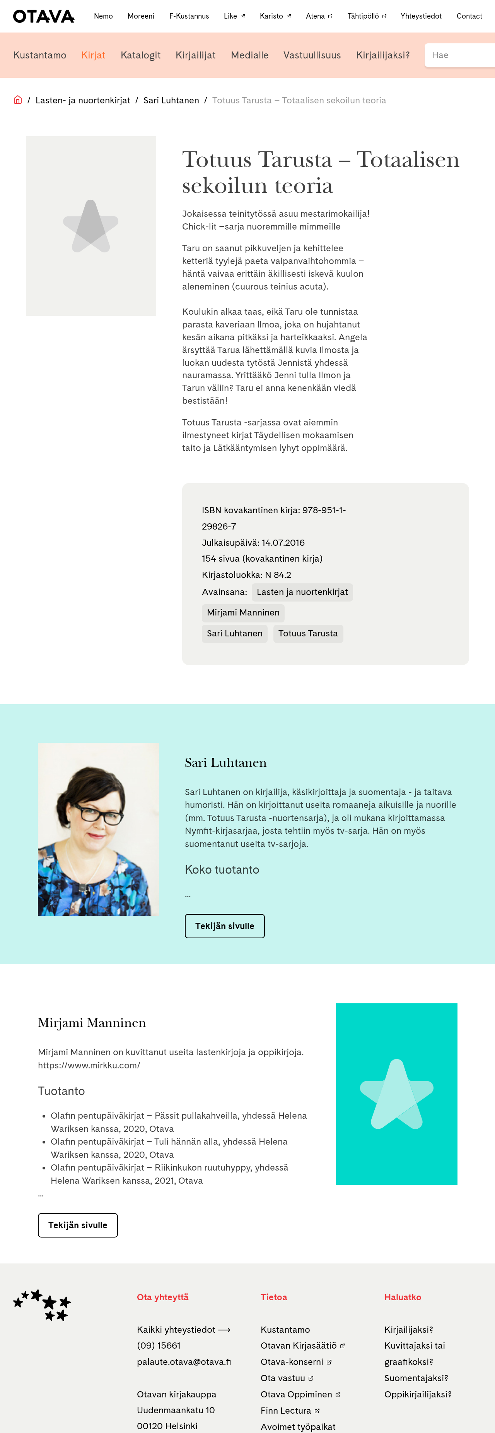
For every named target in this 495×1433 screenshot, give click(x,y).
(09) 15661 (159, 1345)
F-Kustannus (190, 16)
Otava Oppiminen (296, 1394)
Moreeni (142, 16)
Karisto (271, 16)
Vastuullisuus (312, 55)
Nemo (104, 16)
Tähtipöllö (363, 16)
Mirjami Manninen (243, 612)
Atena (315, 16)
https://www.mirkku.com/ (89, 1065)
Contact (469, 16)
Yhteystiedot (421, 16)
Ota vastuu (283, 1378)
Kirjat (93, 55)
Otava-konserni (292, 1361)
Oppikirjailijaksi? (418, 1394)
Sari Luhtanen (171, 100)
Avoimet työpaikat (298, 1426)
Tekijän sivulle (224, 925)
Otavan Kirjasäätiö (299, 1345)
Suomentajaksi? (416, 1378)
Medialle (250, 55)
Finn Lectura (286, 1410)
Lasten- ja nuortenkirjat (83, 100)
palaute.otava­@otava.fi (184, 1361)
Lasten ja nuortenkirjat (302, 591)
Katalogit (141, 55)
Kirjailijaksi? (383, 55)
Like (230, 16)
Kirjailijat (196, 55)
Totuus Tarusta (308, 633)
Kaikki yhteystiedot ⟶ (183, 1329)
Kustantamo (40, 55)
